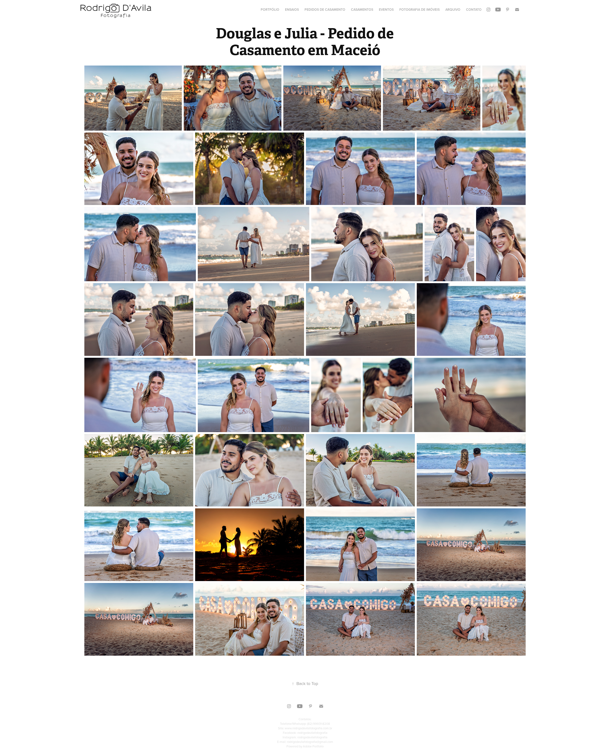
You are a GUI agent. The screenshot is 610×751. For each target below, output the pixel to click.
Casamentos (362, 9)
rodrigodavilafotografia (312, 733)
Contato (474, 9)
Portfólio (270, 9)
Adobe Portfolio (313, 746)
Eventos (386, 9)
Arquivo (452, 9)
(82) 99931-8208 (318, 723)
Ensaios (292, 9)
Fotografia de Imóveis (419, 9)
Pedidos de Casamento (325, 9)
